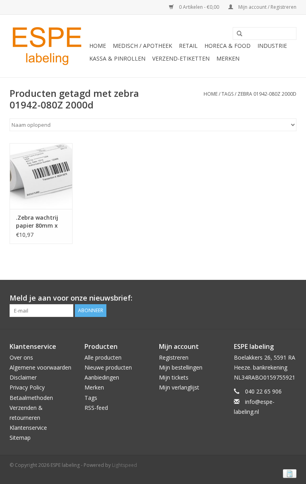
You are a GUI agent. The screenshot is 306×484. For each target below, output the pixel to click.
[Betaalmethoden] (288, 473)
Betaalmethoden (31, 397)
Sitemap (20, 437)
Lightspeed (124, 465)
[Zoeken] (237, 34)
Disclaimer (23, 377)
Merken (227, 58)
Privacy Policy (27, 387)
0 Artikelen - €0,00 (199, 7)
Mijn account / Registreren (266, 7)
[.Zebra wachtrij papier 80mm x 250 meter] (41, 176)
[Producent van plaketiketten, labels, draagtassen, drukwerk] (48, 46)
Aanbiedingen (101, 377)
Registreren (173, 357)
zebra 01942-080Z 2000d (266, 94)
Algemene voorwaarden (40, 367)
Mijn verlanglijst (179, 387)
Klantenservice (28, 427)
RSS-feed (96, 407)
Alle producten (103, 357)
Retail (188, 45)
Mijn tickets (173, 377)
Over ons (21, 357)
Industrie (272, 45)
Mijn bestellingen (180, 367)
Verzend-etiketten (181, 58)
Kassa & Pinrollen (117, 58)
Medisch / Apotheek (142, 45)
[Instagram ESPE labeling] (290, 298)
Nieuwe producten (108, 367)
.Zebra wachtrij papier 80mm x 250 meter (37, 222)
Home (97, 45)
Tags (227, 94)
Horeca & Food (227, 45)
